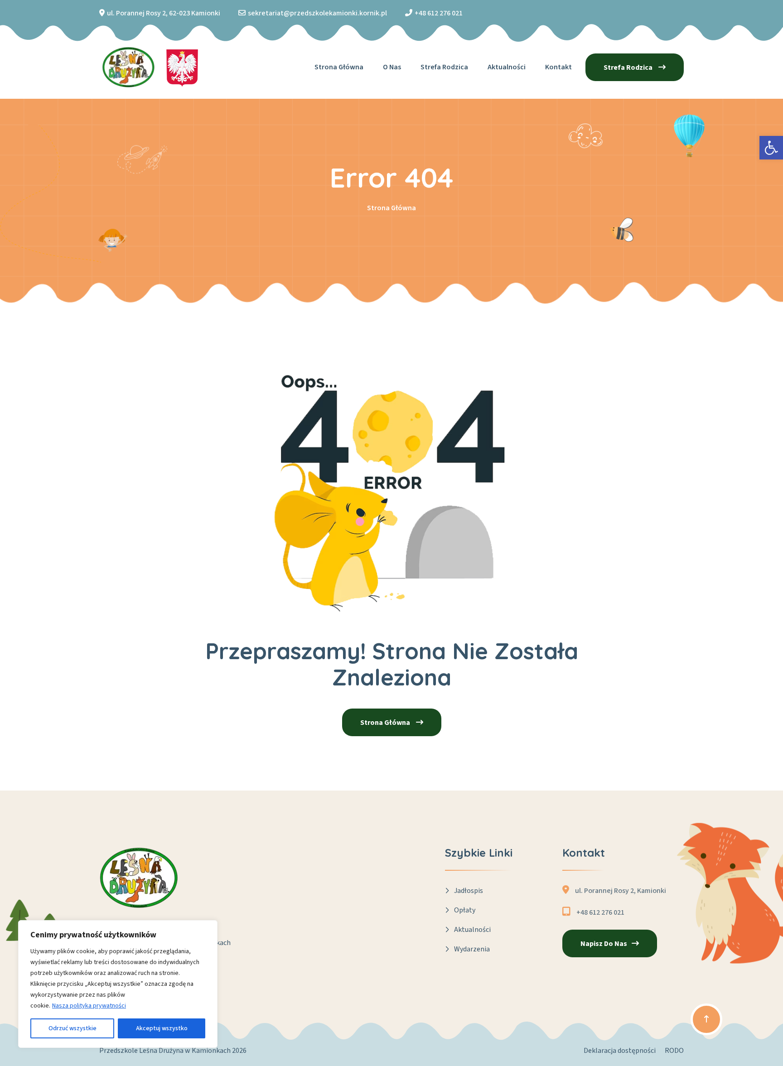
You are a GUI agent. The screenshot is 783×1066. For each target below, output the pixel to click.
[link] (771, 147)
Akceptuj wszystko (162, 1028)
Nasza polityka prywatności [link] (89, 1005)
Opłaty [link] (464, 910)
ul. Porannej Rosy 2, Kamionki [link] (620, 891)
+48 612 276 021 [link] (439, 13)
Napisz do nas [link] (603, 944)
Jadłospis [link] (468, 891)
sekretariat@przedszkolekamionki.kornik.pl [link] (317, 13)
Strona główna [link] (338, 67)
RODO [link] (674, 1051)
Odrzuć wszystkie (72, 1028)
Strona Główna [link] (391, 208)
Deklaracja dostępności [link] (620, 1051)
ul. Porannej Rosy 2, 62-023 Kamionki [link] (163, 13)
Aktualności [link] (507, 67)
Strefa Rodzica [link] (444, 67)
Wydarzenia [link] (472, 949)
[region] (118, 984)
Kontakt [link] (558, 67)
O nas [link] (392, 67)
